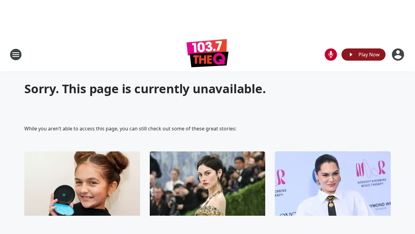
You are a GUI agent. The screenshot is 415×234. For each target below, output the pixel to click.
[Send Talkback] (331, 54)
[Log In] (398, 54)
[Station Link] (207, 54)
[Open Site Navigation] (16, 54)
